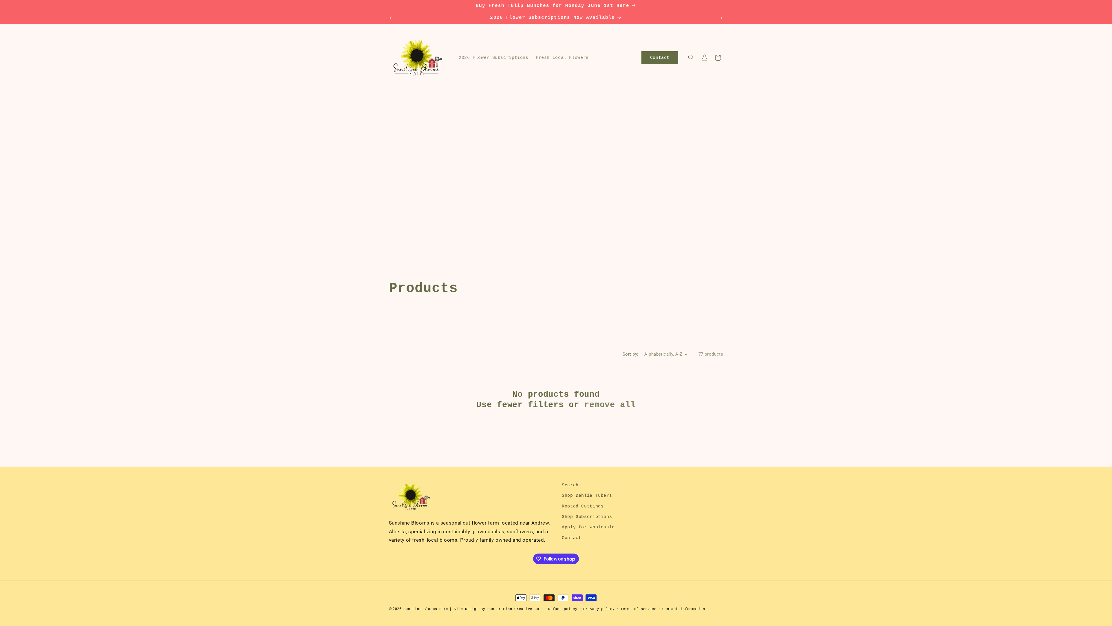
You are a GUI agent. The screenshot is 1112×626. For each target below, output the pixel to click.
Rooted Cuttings (582, 506)
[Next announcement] (721, 18)
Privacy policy (598, 609)
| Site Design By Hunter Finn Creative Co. (495, 609)
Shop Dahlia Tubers (587, 495)
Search (570, 485)
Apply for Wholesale (588, 527)
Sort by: (630, 354)
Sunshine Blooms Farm (425, 609)
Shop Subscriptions (587, 516)
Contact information (683, 609)
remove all (609, 405)
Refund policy (562, 609)
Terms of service (638, 609)
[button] (691, 57)
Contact (571, 538)
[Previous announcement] (390, 18)
